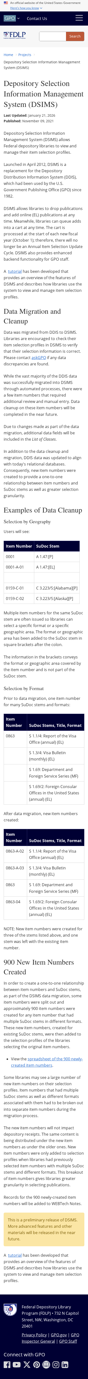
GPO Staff (68, 1341)
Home (8, 54)
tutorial (15, 271)
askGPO (39, 357)
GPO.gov (59, 1335)
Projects (24, 54)
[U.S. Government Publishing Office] (12, 18)
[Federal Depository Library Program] (15, 36)
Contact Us (37, 18)
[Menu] (79, 18)
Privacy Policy (34, 1335)
